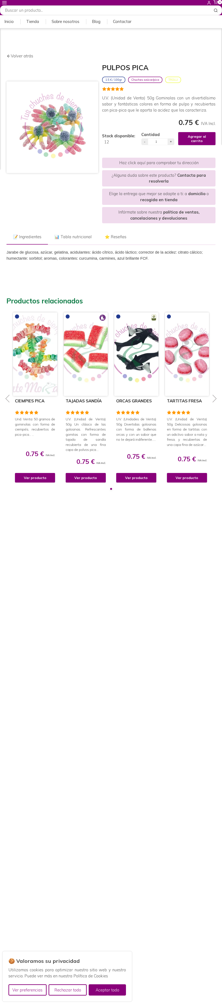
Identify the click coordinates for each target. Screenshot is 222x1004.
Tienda (32, 21)
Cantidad (150, 134)
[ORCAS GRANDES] (88, 354)
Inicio (9, 21)
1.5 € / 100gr (113, 79)
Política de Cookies (90, 975)
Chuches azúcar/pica (145, 79)
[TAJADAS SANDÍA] (38, 354)
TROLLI (173, 79)
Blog (96, 21)
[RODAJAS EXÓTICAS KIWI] (190, 354)
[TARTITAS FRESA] (139, 354)
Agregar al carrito (197, 138)
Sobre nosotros (65, 21)
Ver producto (37, 478)
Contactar (122, 21)
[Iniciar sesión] (209, 2)
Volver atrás (22, 55)
